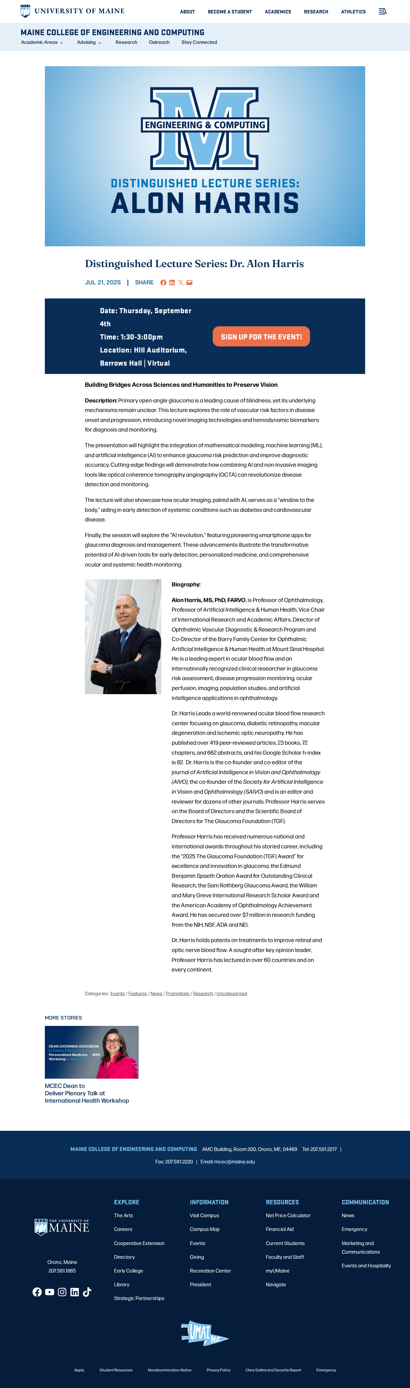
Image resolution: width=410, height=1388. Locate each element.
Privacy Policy (218, 1369)
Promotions (178, 993)
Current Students (285, 1243)
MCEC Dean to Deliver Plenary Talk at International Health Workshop (87, 1093)
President (200, 1284)
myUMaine (278, 1270)
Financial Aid (280, 1228)
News (156, 993)
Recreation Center (210, 1270)
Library (121, 1284)
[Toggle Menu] (380, 11)
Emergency (354, 1228)
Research (316, 11)
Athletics (353, 11)
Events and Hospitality (366, 1265)
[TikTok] (87, 1292)
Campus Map (205, 1228)
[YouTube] (49, 1292)
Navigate (276, 1284)
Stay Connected (199, 42)
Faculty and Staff (285, 1256)
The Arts (123, 1215)
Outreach (159, 42)
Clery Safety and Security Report (273, 1369)
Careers (123, 1228)
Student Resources (116, 1369)
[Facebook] (37, 1292)
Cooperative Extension (139, 1243)
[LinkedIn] (74, 1292)
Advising (86, 42)
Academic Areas (39, 42)
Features (137, 993)
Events (118, 993)
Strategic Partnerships (139, 1298)
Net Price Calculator (288, 1215)
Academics (278, 11)
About (187, 11)
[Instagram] (62, 1292)
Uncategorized (232, 993)
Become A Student (230, 11)
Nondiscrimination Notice (170, 1369)
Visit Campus (204, 1215)
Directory (124, 1256)
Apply (79, 1369)
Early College (128, 1270)
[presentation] (92, 1052)
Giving (197, 1256)
